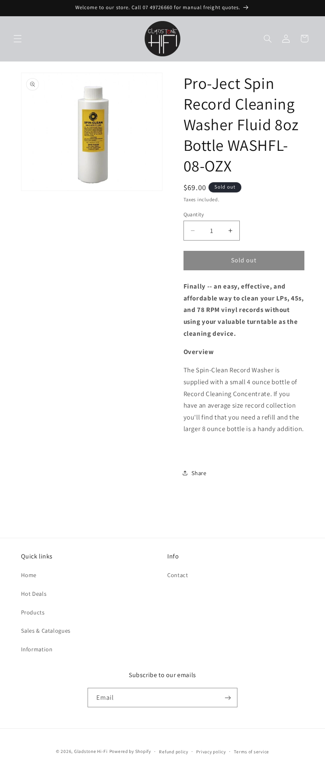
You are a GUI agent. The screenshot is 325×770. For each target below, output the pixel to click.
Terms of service (251, 752)
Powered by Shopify (130, 751)
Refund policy (173, 752)
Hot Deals (34, 593)
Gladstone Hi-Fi (91, 751)
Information (37, 649)
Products (33, 612)
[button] (17, 38)
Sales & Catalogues (46, 630)
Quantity (194, 214)
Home (29, 575)
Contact (177, 575)
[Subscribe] (228, 697)
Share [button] (198, 473)
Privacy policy (211, 752)
